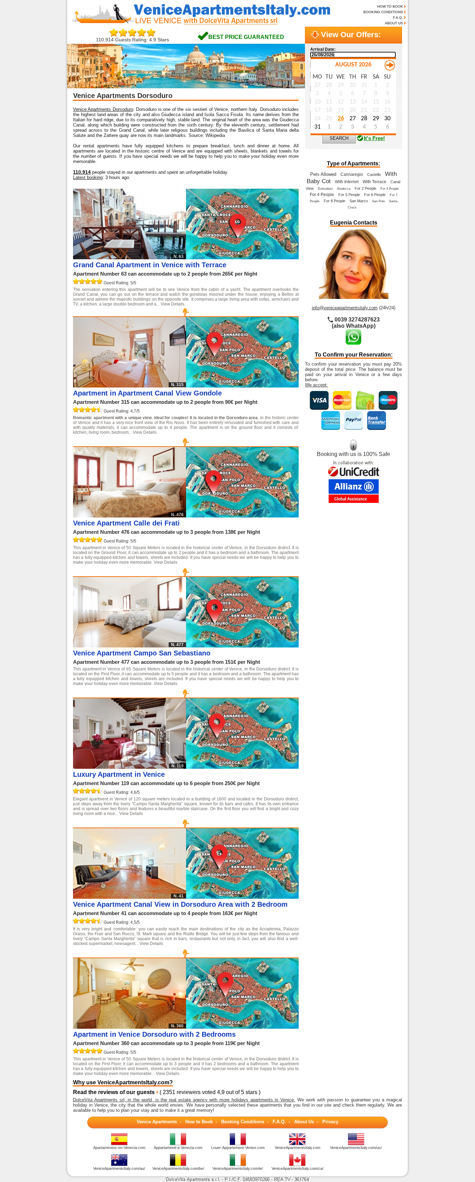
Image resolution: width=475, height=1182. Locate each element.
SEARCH (339, 138)
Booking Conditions (242, 1121)
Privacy (330, 1121)
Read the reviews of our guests (114, 1092)
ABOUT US (394, 23)
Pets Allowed (323, 174)
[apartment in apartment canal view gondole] (242, 386)
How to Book (199, 1121)
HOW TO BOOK (390, 6)
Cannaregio (351, 174)
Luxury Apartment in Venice (119, 774)
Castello (374, 174)
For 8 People (334, 201)
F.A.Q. (398, 17)
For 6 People (375, 195)
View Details (172, 304)
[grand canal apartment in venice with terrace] (242, 257)
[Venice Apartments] (207, 24)
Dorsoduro (325, 188)
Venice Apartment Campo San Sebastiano (141, 653)
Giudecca (344, 188)
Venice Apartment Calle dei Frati (126, 523)
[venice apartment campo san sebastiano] (242, 646)
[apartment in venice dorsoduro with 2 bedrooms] (242, 1027)
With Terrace (374, 181)
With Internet (347, 181)
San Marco (358, 201)
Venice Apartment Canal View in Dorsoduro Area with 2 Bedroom (180, 904)
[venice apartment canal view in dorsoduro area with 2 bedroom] (242, 897)
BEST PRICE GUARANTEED (246, 37)
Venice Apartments (157, 1121)
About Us (304, 1121)
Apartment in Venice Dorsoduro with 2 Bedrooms (154, 1034)
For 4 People (322, 194)
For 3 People (389, 188)
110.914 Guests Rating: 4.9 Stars (132, 39)
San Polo (378, 201)
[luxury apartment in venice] (242, 767)
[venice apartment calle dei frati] (242, 516)
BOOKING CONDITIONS (383, 12)
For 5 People (349, 195)
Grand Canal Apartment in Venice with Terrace (149, 265)
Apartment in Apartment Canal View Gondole (147, 393)
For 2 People (365, 188)
